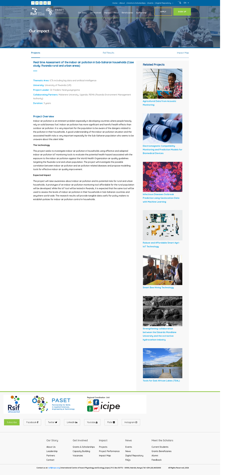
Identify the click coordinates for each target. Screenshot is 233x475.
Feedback (157, 460)
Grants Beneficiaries (162, 451)
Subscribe (12, 422)
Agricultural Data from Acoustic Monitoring (159, 103)
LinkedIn (71, 422)
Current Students (160, 447)
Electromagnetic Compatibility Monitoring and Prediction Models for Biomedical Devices (162, 150)
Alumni (155, 455)
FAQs (128, 460)
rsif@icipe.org (54, 468)
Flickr (110, 422)
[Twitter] (37, 3)
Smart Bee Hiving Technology (158, 287)
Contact (50, 460)
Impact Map (105, 455)
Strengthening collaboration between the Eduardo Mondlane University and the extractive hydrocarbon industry (159, 334)
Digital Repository (163, 3)
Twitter (51, 422)
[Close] (180, 2)
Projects (103, 447)
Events (150, 3)
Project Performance (109, 451)
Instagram (130, 422)
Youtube (91, 422)
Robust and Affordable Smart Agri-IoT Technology (161, 244)
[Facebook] (33, 3)
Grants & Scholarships (136, 3)
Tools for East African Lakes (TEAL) (161, 380)
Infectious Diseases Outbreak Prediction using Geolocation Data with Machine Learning (161, 198)
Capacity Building (81, 451)
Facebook (31, 422)
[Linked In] (41, 3)
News (128, 451)
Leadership (52, 451)
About (122, 3)
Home (114, 3)
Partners (50, 455)
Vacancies (78, 455)
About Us (51, 447)
